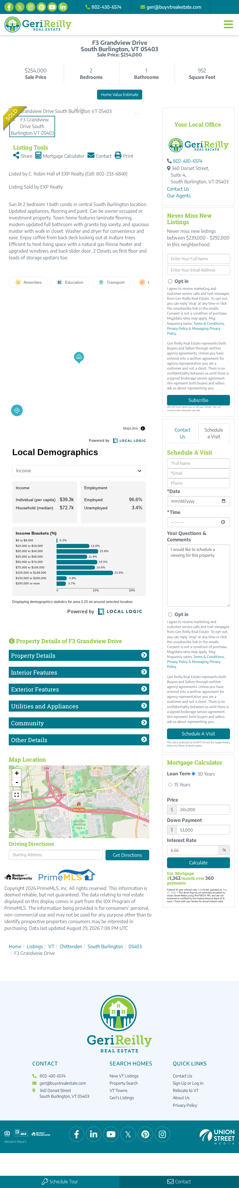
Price (172, 800)
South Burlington (105, 946)
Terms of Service (186, 745)
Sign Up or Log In (188, 1083)
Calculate (198, 863)
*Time (173, 512)
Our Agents (179, 195)
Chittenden (71, 946)
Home (15, 946)
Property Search (124, 1083)
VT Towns (118, 1090)
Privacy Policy (177, 328)
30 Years (205, 774)
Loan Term (178, 773)
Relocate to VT (185, 1090)
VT (51, 946)
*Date (173, 491)
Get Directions (127, 855)
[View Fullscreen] (16, 794)
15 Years (181, 784)
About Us (181, 1097)
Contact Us (178, 189)
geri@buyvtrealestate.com (174, 7)
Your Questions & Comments (186, 536)
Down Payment (184, 820)
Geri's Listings (122, 1097)
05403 (135, 946)
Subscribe (198, 400)
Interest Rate (181, 840)
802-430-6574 (107, 7)
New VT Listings (124, 1075)
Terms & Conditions (209, 323)
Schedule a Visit (214, 433)
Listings (35, 946)
